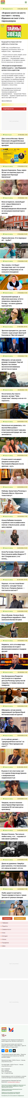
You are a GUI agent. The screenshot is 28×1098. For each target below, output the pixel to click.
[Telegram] (10, 1050)
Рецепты (5, 926)
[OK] (6, 1050)
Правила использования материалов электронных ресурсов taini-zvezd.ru (10, 1093)
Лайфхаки (5, 923)
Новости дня (8, 135)
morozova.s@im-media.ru (14, 1082)
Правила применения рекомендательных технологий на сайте (11, 1090)
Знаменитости (8, 9)
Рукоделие (5, 943)
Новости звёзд (8, 166)
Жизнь (4, 939)
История (4, 936)
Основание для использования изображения (12, 1095)
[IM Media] (11, 1029)
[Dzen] (14, 1050)
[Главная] (4, 1029)
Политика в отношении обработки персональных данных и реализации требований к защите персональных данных (13, 1086)
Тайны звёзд (3, 2)
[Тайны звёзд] (2, 9)
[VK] (2, 1050)
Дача (3, 946)
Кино (3, 933)
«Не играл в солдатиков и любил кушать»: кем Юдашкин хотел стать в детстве (14, 68)
